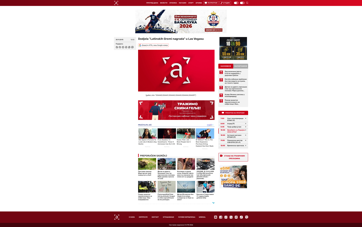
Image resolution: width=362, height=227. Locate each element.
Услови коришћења (186, 217)
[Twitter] (231, 217)
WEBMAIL (202, 217)
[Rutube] (236, 217)
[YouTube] (215, 217)
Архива (199, 3)
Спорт (191, 3)
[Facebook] (220, 217)
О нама (132, 217)
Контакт (155, 217)
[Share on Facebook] (120, 47)
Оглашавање (168, 217)
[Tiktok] (241, 217)
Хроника (173, 3)
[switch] (236, 3)
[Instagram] (225, 217)
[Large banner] (181, 21)
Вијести (163, 3)
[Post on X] (126, 47)
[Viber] (246, 217)
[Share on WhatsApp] (129, 47)
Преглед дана (152, 3)
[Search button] (247, 3)
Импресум (143, 217)
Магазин (182, 3)
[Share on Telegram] (123, 47)
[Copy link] (117, 47)
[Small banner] (233, 48)
